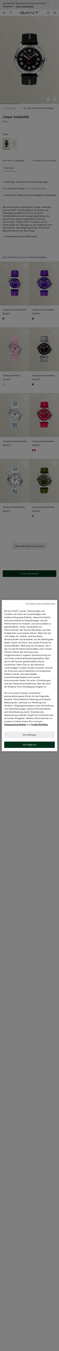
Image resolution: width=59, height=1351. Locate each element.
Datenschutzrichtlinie (15, 724)
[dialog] (30, 675)
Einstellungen (29, 734)
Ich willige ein (29, 744)
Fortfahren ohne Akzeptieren (40, 603)
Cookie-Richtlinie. (39, 724)
